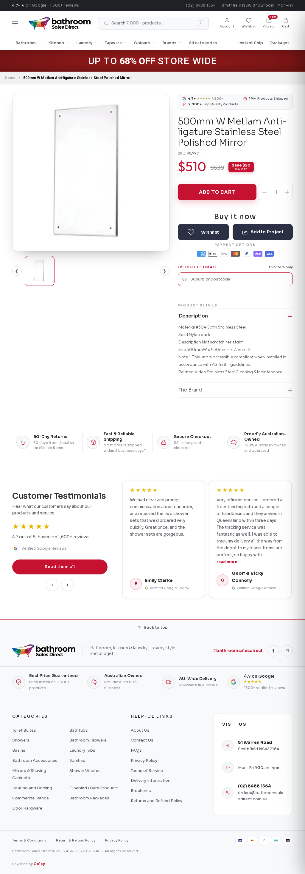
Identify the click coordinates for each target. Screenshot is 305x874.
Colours (142, 43)
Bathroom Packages (89, 798)
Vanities (77, 760)
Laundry (84, 43)
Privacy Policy (144, 760)
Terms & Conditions (29, 840)
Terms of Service (147, 770)
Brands (169, 43)
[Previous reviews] (52, 585)
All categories (203, 43)
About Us (140, 730)
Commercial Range (30, 798)
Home (10, 78)
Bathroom (25, 43)
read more (227, 561)
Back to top (156, 627)
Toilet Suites (24, 730)
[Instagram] (287, 650)
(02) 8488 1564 (200, 5)
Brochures (141, 790)
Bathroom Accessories (34, 760)
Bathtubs (78, 730)
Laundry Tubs (82, 750)
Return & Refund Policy (75, 840)
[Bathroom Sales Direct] (60, 23)
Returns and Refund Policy (156, 800)
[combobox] (239, 279)
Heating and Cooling (32, 787)
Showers (20, 740)
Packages (280, 43)
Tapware (113, 43)
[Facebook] (273, 650)
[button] (286, 23)
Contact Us (142, 740)
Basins (18, 750)
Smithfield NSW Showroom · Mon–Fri (257, 5)
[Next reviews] (67, 585)
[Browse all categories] (15, 23)
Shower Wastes (85, 770)
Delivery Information (150, 780)
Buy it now (235, 216)
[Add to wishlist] (203, 232)
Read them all (60, 566)
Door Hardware (27, 808)
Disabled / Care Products (94, 787)
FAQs (136, 750)
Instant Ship (250, 43)
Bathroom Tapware (88, 740)
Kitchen (56, 43)
